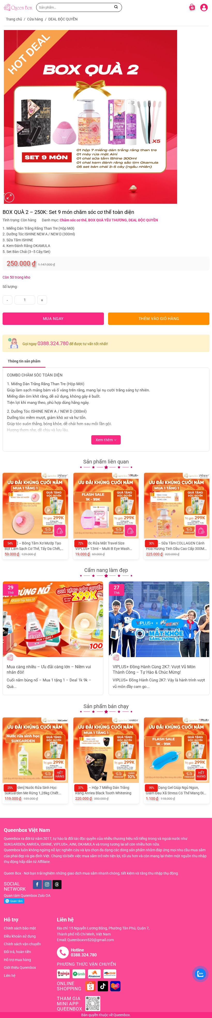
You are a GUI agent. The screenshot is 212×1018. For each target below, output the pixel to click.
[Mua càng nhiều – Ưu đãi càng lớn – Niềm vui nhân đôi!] (53, 619)
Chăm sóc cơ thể (73, 220)
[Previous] (6, 512)
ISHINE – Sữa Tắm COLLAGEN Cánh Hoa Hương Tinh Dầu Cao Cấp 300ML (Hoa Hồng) (176, 546)
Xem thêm (104, 440)
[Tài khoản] (204, 6)
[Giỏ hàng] (192, 7)
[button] (59, 530)
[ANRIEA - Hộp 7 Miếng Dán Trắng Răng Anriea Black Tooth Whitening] (106, 750)
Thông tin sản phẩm (24, 361)
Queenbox (121, 1015)
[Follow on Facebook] (37, 884)
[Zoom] (9, 197)
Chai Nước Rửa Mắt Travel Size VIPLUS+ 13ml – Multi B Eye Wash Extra (102, 546)
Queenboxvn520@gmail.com (90, 940)
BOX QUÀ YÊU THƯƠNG (107, 220)
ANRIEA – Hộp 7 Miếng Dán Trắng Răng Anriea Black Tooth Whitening (103, 790)
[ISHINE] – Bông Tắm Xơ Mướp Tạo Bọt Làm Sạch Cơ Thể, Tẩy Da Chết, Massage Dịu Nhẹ (33, 546)
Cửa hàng (35, 19)
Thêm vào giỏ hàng (159, 318)
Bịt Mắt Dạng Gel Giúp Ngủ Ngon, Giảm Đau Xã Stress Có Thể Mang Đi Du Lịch (174, 791)
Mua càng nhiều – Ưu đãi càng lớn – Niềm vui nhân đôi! (49, 669)
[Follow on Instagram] (47, 884)
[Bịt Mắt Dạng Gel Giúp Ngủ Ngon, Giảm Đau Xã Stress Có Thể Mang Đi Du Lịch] (176, 750)
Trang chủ (14, 19)
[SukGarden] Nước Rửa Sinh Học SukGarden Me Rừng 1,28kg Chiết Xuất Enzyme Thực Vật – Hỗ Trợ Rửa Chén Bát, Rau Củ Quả (34, 791)
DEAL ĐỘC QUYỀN (63, 19)
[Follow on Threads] (57, 884)
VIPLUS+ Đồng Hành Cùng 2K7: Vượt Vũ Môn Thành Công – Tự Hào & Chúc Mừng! (154, 669)
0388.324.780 (53, 343)
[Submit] (116, 7)
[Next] (206, 512)
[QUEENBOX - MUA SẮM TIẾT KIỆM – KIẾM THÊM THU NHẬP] (18, 7)
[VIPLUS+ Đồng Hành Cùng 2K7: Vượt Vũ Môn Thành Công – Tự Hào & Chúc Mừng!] (159, 619)
